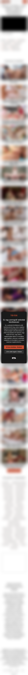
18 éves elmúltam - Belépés (14, 347)
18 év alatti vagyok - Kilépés (14, 351)
